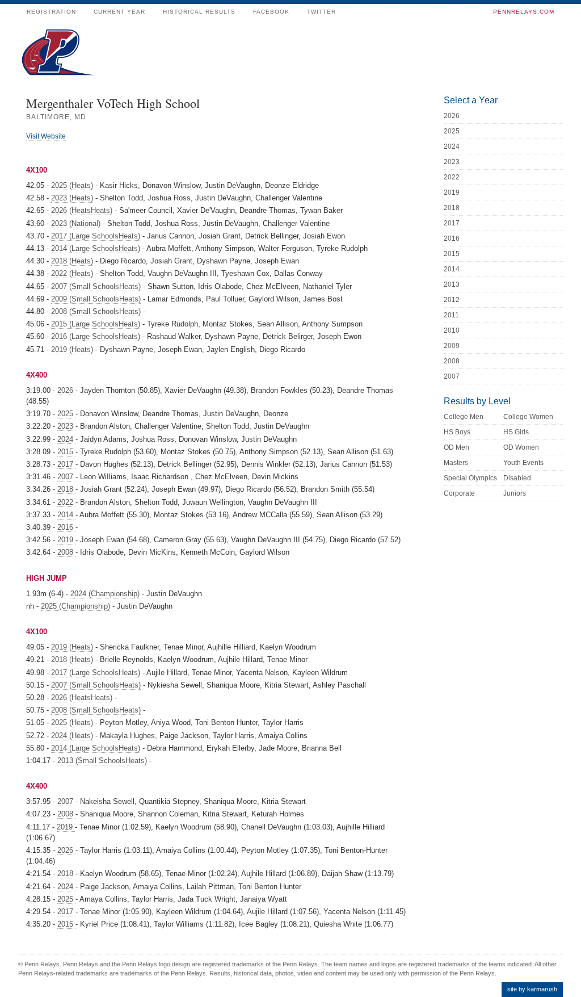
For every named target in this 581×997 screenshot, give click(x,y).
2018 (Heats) (72, 261)
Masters (456, 463)
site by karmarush (532, 989)
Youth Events (523, 463)
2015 (66, 451)
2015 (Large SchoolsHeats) (95, 324)
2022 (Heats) (72, 273)
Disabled (517, 478)
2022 (66, 502)
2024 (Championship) (105, 593)
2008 (66, 552)
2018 (66, 489)
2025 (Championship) (75, 606)
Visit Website (46, 136)
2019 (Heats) (72, 349)
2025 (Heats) (72, 185)
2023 (66, 426)
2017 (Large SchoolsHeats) (95, 236)
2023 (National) (75, 223)
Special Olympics (470, 478)
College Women (528, 417)
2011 (451, 315)
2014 (66, 514)
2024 (66, 439)
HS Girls (516, 432)
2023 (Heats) (72, 198)
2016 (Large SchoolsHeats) (95, 336)
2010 (452, 330)
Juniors (514, 493)
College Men (463, 417)
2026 (66, 390)
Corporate (459, 493)
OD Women (521, 447)
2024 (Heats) (72, 735)
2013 (452, 284)
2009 (452, 346)
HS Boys (457, 432)
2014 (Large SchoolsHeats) (95, 248)
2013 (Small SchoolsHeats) (102, 760)
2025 (66, 413)
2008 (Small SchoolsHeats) (96, 311)
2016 (66, 527)
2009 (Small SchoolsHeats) (96, 299)
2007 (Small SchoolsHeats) (96, 286)
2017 (66, 464)
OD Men (456, 447)
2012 (452, 300)
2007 (66, 476)
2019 (66, 539)
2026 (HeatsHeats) (81, 210)
